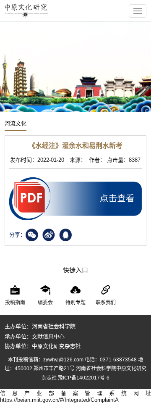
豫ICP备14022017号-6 (83, 378)
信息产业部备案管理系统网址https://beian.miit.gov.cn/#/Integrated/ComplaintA (75, 396)
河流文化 (15, 123)
